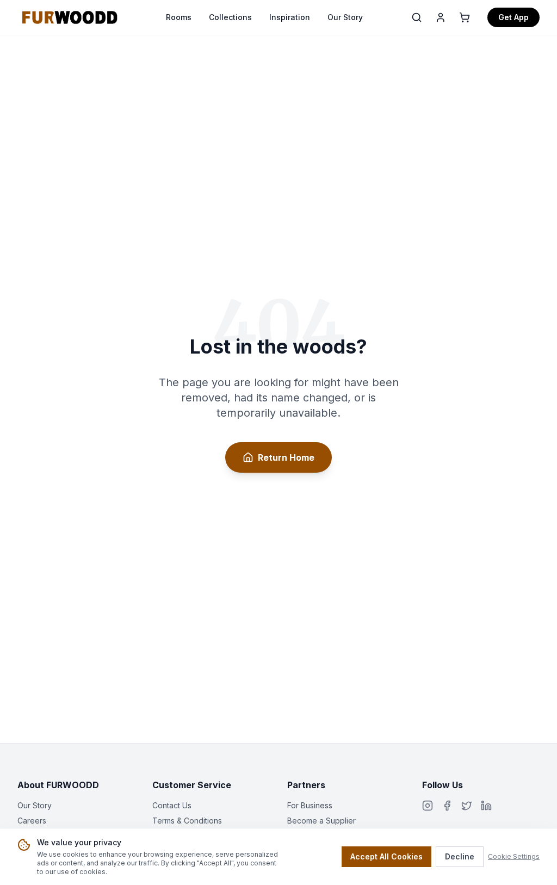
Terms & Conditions (187, 820)
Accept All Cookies (386, 856)
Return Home (286, 457)
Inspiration (289, 17)
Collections (230, 17)
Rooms (178, 17)
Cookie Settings (514, 856)
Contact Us (171, 805)
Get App (513, 17)
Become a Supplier (321, 820)
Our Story (345, 17)
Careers (31, 820)
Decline (459, 856)
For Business (309, 805)
